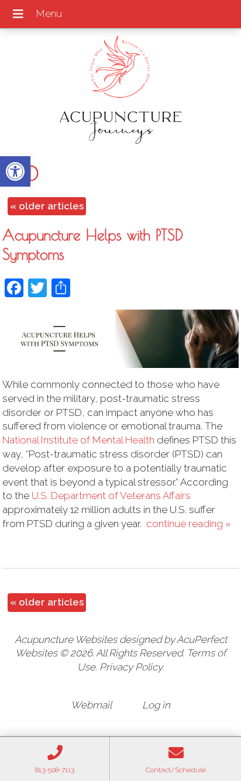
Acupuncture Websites (66, 639)
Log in (156, 705)
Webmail (91, 705)
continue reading (188, 523)
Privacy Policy (130, 667)
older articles (47, 206)
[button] (15, 171)
